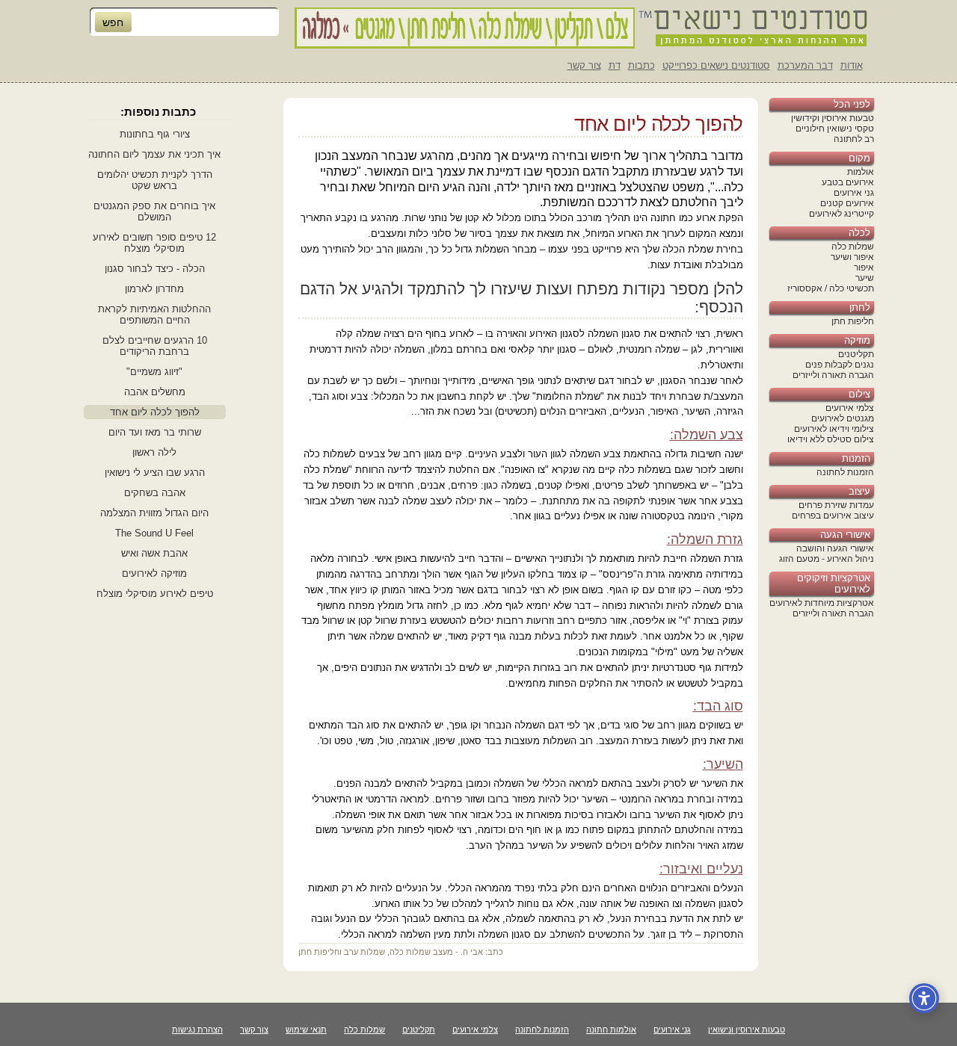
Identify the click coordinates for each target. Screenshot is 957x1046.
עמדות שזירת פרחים (836, 505)
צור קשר (584, 65)
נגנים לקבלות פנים (839, 364)
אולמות (860, 172)
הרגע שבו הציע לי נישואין (155, 472)
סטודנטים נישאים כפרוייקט (716, 65)
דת (615, 65)
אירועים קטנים (847, 203)
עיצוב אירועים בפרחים (833, 515)
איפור (864, 267)
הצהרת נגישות (197, 1029)
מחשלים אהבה (154, 391)
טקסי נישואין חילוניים (835, 128)
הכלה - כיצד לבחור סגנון (155, 268)
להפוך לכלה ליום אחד (155, 412)
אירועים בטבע (848, 182)
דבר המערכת (805, 65)
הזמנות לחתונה (845, 472)
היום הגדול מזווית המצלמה (154, 513)
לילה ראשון (154, 452)
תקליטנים (856, 354)
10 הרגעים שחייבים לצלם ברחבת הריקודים (154, 346)
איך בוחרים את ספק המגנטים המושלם (154, 211)
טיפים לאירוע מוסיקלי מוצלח (154, 593)
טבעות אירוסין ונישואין (746, 1029)
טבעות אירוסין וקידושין (832, 118)
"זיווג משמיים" (154, 371)
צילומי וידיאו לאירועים (834, 429)
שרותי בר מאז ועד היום (154, 432)
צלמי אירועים (849, 408)
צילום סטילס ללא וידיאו (830, 439)
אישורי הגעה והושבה (835, 548)
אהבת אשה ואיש (154, 553)
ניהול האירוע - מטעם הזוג (826, 559)
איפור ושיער (852, 257)
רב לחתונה (854, 139)
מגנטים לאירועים (842, 418)
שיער (864, 278)
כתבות (641, 65)
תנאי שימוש (306, 1029)
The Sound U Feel (154, 533)
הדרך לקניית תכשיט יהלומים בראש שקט (154, 180)
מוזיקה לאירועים (154, 573)
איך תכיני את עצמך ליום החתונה (154, 154)
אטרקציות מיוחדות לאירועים (821, 603)
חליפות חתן (852, 321)
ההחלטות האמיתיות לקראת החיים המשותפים (154, 314)
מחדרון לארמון (154, 288)
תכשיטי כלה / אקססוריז (830, 288)
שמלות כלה (852, 246)
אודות (851, 65)
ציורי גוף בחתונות (155, 134)
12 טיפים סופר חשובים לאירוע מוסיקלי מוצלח (154, 243)
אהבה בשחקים (154, 492)
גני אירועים (854, 193)
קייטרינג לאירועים (841, 213)
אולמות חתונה (611, 1029)
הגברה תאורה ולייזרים (833, 375)
